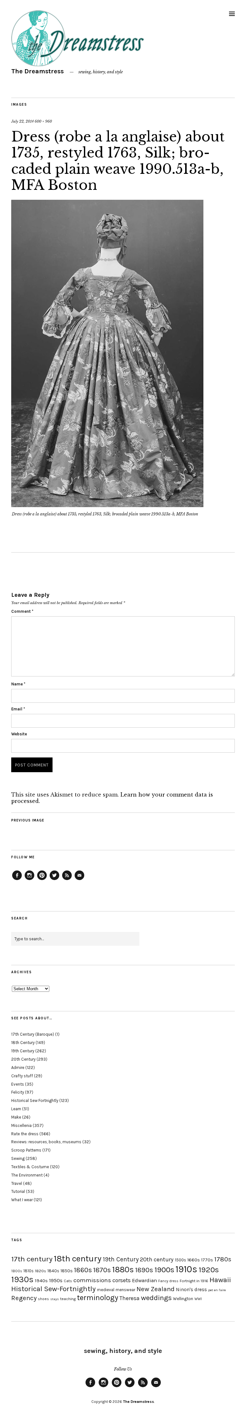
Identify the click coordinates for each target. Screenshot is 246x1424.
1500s (180, 1260)
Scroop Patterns (26, 1150)
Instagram (29, 879)
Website (19, 734)
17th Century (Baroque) (32, 1034)
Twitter (54, 879)
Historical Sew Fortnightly (34, 1100)
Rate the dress (24, 1133)
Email (18, 709)
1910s (186, 1269)
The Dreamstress (37, 71)
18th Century (23, 1042)
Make (16, 1117)
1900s (164, 1269)
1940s (41, 1280)
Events (17, 1084)
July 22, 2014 (22, 121)
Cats (68, 1281)
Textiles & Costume (30, 1166)
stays (54, 1299)
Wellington (183, 1298)
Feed (67, 879)
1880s (123, 1269)
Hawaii (220, 1279)
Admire (17, 1067)
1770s (207, 1260)
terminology (97, 1297)
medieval (105, 1289)
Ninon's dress (191, 1289)
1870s (102, 1270)
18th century (78, 1258)
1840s (53, 1270)
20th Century (23, 1059)
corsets (121, 1280)
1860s (83, 1270)
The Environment (27, 1175)
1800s (16, 1271)
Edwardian (144, 1280)
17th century (32, 1259)
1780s (222, 1259)
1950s (55, 1280)
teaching (68, 1299)
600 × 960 (43, 121)
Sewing (18, 1158)
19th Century (22, 1050)
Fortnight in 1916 (194, 1281)
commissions (92, 1280)
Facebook (17, 879)
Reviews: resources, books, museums (46, 1141)
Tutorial (18, 1191)
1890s (144, 1270)
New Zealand (155, 1289)
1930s (22, 1279)
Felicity (17, 1092)
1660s (193, 1260)
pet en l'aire (217, 1290)
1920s (209, 1269)
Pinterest (42, 879)
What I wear (22, 1199)
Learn (16, 1108)
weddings (156, 1297)
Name (18, 684)
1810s (28, 1270)
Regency (24, 1298)
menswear (125, 1289)
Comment (22, 611)
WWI (198, 1299)
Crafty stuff (22, 1075)
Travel (16, 1183)
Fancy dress (168, 1281)
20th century (157, 1259)
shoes (43, 1299)
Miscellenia (21, 1125)
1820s (40, 1270)
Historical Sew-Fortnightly (53, 1288)
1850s (67, 1271)
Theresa (129, 1298)
